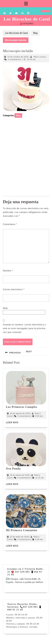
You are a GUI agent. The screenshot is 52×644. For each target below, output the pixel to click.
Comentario (10, 224)
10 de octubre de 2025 (18, 57)
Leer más (12, 422)
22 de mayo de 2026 (19, 537)
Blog (35, 33)
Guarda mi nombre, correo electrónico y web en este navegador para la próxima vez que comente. (24, 328)
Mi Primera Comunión (21, 530)
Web (5, 308)
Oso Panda (13, 468)
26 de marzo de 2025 (19, 475)
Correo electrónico (14, 289)
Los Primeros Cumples (21, 406)
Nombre (8, 270)
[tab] (26, 3)
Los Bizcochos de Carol (27, 19)
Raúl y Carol (39, 57)
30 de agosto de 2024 (20, 413)
